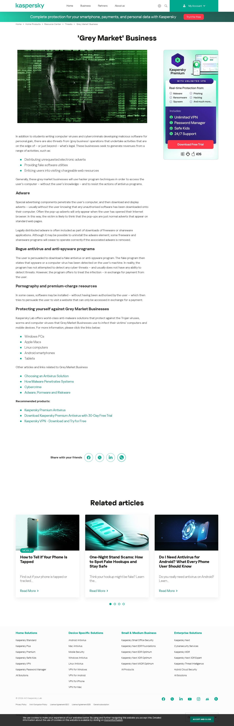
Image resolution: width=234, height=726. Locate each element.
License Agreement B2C (59, 704)
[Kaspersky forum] (207, 699)
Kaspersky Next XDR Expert (188, 657)
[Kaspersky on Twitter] (172, 699)
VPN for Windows (78, 669)
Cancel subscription (101, 704)
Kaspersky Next (182, 640)
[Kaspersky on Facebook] (163, 699)
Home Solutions (26, 633)
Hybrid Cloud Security (185, 669)
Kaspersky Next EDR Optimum (136, 652)
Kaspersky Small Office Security (137, 640)
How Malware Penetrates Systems (49, 381)
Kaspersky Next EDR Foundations (138, 646)
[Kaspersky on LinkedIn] (181, 699)
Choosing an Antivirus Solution (46, 376)
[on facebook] (88, 457)
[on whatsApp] (121, 457)
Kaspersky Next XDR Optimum (136, 657)
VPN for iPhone (76, 681)
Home (70, 5)
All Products (127, 669)
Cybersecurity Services (186, 646)
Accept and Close (202, 719)
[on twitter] (99, 457)
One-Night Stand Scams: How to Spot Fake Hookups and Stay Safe (116, 561)
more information (113, 720)
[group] (47, 556)
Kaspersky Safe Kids (26, 657)
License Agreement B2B (81, 704)
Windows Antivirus (78, 657)
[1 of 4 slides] (110, 604)
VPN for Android (77, 675)
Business (85, 5)
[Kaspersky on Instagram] (198, 699)
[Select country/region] (159, 5)
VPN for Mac (75, 687)
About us (120, 5)
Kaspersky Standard (26, 640)
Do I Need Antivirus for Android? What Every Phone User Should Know (184, 561)
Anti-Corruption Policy (38, 704)
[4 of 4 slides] (123, 604)
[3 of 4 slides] (119, 604)
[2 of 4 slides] (115, 604)
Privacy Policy (21, 704)
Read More (28, 591)
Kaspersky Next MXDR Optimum (137, 663)
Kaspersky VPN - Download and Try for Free (55, 421)
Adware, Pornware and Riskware (47, 392)
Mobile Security (76, 652)
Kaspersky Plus (23, 646)
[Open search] (166, 5)
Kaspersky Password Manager (31, 669)
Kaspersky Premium (25, 652)
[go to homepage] (30, 6)
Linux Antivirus (76, 663)
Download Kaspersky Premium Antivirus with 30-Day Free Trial (68, 415)
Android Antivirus (77, 640)
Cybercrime (32, 387)
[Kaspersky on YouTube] (190, 699)
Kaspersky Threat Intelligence (189, 663)
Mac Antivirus (75, 646)
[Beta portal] (216, 699)
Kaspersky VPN (23, 663)
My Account (195, 5)
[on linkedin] (110, 457)
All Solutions (22, 675)
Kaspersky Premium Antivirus (45, 410)
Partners (102, 5)
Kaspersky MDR (182, 652)
